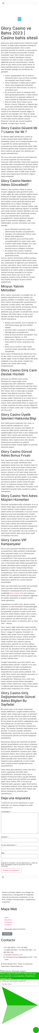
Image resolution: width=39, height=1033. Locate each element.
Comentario (6, 811)
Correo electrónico (9, 845)
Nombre (4, 837)
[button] (7, 934)
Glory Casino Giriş (17, 593)
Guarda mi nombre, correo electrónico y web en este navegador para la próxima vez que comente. (19, 864)
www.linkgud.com (31, 966)
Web (2, 853)
